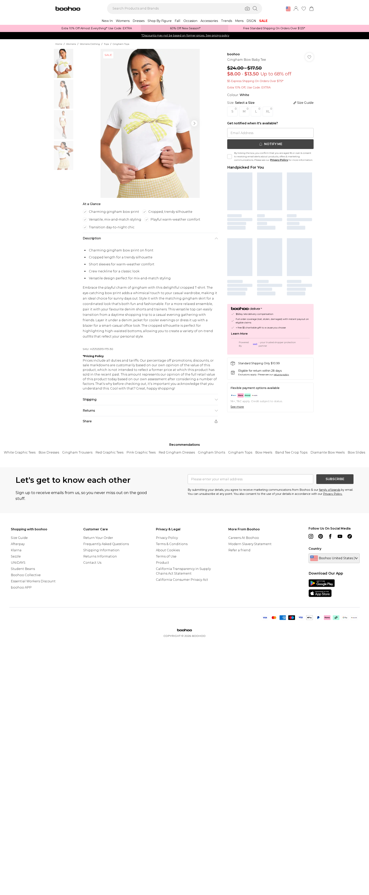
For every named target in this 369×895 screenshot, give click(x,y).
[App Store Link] (322, 588)
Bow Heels (263, 452)
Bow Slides (356, 452)
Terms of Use (166, 556)
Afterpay (18, 544)
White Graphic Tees (19, 452)
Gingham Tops (121, 43)
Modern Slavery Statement (250, 544)
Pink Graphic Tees (141, 452)
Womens (71, 43)
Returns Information (100, 556)
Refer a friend (239, 550)
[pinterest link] (320, 536)
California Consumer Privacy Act (182, 580)
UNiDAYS (18, 562)
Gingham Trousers (77, 452)
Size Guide (19, 538)
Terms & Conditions (172, 544)
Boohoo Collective (26, 575)
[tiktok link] (349, 536)
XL (268, 111)
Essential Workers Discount (33, 581)
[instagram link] (311, 536)
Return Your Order (98, 538)
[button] (288, 9)
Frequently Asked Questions (106, 544)
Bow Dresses (49, 452)
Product (162, 562)
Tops (106, 43)
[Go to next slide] (194, 123)
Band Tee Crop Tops (291, 452)
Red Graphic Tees (109, 452)
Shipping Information (101, 550)
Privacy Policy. (332, 494)
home (58, 43)
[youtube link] (340, 536)
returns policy (281, 374)
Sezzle (16, 556)
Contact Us (92, 562)
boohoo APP (21, 587)
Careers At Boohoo (243, 538)
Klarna (16, 550)
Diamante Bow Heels (328, 452)
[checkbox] (229, 156)
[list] (150, 123)
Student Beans (23, 569)
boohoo (233, 54)
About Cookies (168, 550)
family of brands (329, 490)
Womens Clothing (90, 43)
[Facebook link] (330, 536)
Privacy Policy (279, 159)
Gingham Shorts (211, 452)
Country (315, 549)
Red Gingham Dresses (177, 452)
